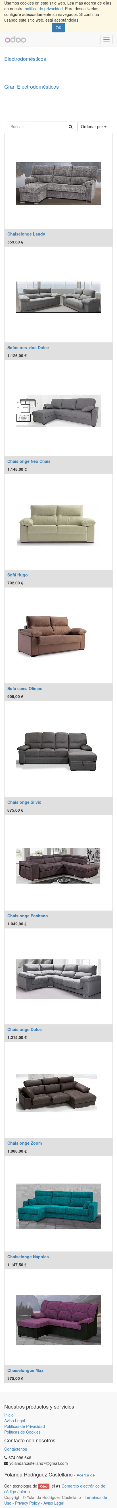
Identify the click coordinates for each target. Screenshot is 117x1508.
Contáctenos (15, 1449)
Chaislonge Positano (27, 915)
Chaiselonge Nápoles (28, 1256)
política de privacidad (44, 8)
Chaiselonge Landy (26, 234)
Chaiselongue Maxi (26, 1370)
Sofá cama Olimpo (25, 688)
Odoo (43, 1486)
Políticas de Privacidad (24, 1426)
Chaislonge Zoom (24, 1143)
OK (58, 27)
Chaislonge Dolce (24, 1029)
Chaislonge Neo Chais (29, 461)
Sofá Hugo (17, 575)
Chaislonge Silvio (24, 802)
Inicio (9, 1415)
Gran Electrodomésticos (31, 86)
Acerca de (86, 1475)
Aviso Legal (14, 1420)
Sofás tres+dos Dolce (28, 347)
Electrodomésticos (25, 58)
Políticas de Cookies (22, 1432)
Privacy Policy (27, 1503)
